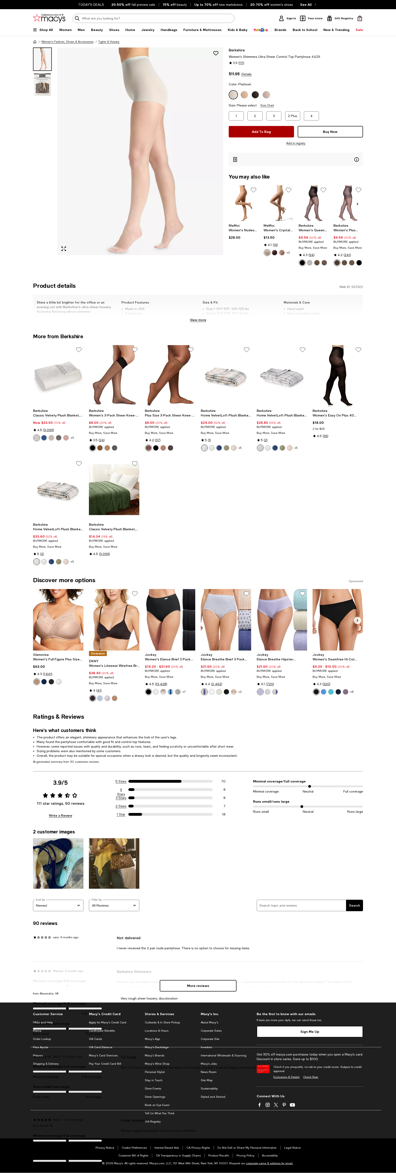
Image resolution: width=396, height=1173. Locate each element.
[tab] (42, 59)
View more (198, 320)
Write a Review (60, 815)
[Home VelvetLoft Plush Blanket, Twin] (226, 376)
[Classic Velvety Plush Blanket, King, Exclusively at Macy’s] (58, 376)
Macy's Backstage (157, 1047)
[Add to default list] (253, 190)
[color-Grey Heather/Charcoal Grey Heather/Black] (178, 692)
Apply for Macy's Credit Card (107, 1022)
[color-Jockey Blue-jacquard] (338, 692)
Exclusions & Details (286, 1077)
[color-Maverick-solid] (345, 692)
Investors (206, 1047)
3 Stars (121, 798)
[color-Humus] (51, 438)
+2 (288, 252)
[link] (243, 231)
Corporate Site (210, 1039)
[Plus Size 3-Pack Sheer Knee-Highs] (170, 376)
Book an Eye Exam (157, 1105)
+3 (72, 437)
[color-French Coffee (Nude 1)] (324, 262)
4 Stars (121, 790)
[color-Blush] (233, 448)
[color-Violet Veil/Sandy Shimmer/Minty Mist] (219, 692)
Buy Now (330, 132)
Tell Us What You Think (159, 1113)
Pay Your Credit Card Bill (105, 1063)
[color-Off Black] (337, 262)
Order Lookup (42, 1039)
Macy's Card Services (103, 1055)
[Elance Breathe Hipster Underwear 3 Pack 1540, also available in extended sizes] (282, 620)
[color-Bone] (267, 252)
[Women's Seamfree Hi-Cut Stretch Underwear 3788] (338, 620)
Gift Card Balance (100, 1047)
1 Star (121, 814)
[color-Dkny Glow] (114, 698)
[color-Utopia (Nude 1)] (317, 262)
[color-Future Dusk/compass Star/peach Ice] (204, 692)
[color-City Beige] (107, 448)
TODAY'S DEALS (91, 4)
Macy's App (152, 1039)
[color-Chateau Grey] (58, 438)
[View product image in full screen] (63, 248)
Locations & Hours (156, 1030)
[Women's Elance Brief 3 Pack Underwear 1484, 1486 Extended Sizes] (170, 620)
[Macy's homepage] (35, 42)
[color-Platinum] (309, 262)
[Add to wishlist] (216, 53)
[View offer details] (296, 159)
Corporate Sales (211, 1030)
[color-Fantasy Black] (359, 262)
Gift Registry (153, 1121)
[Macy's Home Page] (49, 18)
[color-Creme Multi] (204, 448)
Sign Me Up (309, 1031)
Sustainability (209, 1088)
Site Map (206, 1080)
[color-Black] (274, 252)
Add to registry (295, 143)
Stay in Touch (153, 1080)
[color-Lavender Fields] (107, 698)
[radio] (267, 252)
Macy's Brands (154, 1055)
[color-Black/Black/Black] (148, 692)
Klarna (37, 1030)
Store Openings (155, 1096)
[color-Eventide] (100, 698)
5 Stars (121, 781)
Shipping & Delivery (46, 1063)
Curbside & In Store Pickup (162, 1022)
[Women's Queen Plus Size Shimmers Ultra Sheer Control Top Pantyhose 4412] (313, 203)
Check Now (310, 1077)
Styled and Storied (213, 1096)
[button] (128, 151)
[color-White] (36, 438)
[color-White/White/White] (156, 692)
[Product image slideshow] (140, 151)
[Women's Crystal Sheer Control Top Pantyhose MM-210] (278, 203)
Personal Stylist (155, 1072)
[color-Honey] (282, 252)
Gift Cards (95, 1039)
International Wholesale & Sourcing (223, 1055)
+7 (184, 691)
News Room (209, 1072)
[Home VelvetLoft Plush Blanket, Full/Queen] (282, 376)
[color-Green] (226, 448)
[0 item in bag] (360, 18)
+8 (351, 691)
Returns (38, 1055)
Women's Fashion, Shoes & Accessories (67, 41)
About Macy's (209, 1022)
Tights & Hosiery (108, 41)
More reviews (198, 986)
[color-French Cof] (100, 448)
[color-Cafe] (36, 681)
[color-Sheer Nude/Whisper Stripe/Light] (233, 692)
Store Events (153, 1088)
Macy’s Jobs (209, 1063)
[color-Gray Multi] (260, 448)
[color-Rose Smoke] (66, 438)
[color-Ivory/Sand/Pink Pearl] (163, 692)
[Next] (357, 204)
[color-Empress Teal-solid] (331, 692)
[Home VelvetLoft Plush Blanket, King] (58, 489)
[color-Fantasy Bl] (92, 448)
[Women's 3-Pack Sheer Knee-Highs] (114, 376)
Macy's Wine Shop (157, 1063)
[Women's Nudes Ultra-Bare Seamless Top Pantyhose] (243, 203)
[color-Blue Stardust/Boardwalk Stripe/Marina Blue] (170, 692)
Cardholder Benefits (102, 1030)
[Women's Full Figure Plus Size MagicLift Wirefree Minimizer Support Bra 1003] (58, 620)
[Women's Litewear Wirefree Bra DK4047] (114, 620)
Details (247, 74)
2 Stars (121, 806)
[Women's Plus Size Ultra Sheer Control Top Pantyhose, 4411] (348, 203)
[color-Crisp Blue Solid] (323, 692)
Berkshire (237, 50)
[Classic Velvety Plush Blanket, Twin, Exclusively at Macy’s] (114, 489)
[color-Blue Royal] (44, 438)
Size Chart (267, 105)
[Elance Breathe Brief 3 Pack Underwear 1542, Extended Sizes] (226, 620)
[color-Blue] (44, 681)
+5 (240, 448)
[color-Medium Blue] (219, 448)
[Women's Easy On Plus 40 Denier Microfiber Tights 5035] (338, 376)
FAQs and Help (43, 1022)
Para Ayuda (40, 1047)
